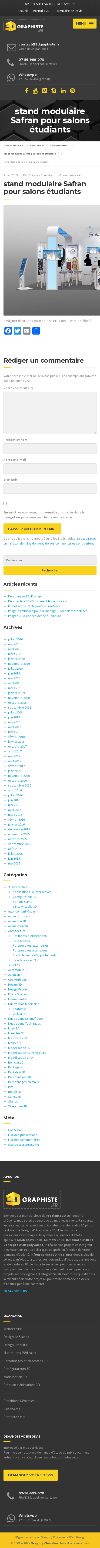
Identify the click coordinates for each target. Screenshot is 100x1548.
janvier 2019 (16, 693)
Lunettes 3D (16, 1033)
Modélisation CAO (20, 1057)
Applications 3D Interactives (32, 892)
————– (9, 1393)
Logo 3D (13, 1028)
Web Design (77, 1537)
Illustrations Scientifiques (25, 1018)
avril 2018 (14, 727)
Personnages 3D (19, 1077)
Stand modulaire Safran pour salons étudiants (29, 153)
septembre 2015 (19, 844)
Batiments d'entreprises (30, 936)
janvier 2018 (16, 741)
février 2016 (16, 819)
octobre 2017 (17, 746)
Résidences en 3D (25, 960)
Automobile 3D (18, 970)
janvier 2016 (16, 824)
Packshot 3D (16, 1072)
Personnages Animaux (23, 1082)
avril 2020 (14, 649)
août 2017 (15, 751)
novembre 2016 (19, 776)
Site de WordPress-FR (23, 1144)
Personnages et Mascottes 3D (25, 1361)
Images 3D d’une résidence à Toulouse (35, 616)
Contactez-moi (14, 1417)
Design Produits (15, 1345)
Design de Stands (16, 1337)
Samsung (14, 1096)
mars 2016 (15, 815)
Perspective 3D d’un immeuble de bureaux (37, 601)
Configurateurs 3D (16, 1369)
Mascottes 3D (17, 1038)
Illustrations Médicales (23, 1004)
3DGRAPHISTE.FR (13, 145)
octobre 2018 (17, 702)
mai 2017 (14, 756)
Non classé (15, 1062)
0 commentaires (70, 175)
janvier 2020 (16, 659)
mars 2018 (15, 732)
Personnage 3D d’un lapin (25, 596)
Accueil (23, 11)
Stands (13, 1101)
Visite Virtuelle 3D (25, 906)
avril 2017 (14, 761)
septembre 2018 (19, 707)
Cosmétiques (17, 979)
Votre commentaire (18, 388)
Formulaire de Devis (69, 11)
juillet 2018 (15, 712)
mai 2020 (14, 644)
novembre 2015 (19, 834)
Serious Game (22, 902)
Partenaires (11, 1409)
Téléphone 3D (17, 1106)
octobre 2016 (17, 780)
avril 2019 (14, 683)
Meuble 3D (15, 1043)
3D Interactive (17, 887)
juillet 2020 (15, 639)
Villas (16, 965)
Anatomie (19, 1009)
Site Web (10, 479)
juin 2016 (14, 800)
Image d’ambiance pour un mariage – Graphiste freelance (48, 611)
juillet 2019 (15, 668)
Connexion (15, 1130)
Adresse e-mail (14, 460)
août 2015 (15, 849)
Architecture (17, 931)
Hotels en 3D (21, 940)
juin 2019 (14, 673)
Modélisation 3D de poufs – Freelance (34, 606)
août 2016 (15, 790)
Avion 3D (14, 975)
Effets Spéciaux (19, 994)
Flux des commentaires (24, 1140)
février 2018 (16, 737)
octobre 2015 (17, 839)
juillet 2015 (15, 853)
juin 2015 (14, 858)
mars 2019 (15, 688)
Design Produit (18, 989)
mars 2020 (15, 654)
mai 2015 (14, 863)
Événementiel (59, 145)
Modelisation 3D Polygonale (27, 1053)
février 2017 (16, 766)
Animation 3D (17, 921)
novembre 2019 (19, 663)
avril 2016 (14, 810)
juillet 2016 (15, 795)
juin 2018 (14, 717)
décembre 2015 (19, 829)
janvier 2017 (16, 771)
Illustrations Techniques (24, 1023)
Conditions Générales (19, 1401)
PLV (10, 1087)
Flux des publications (22, 1135)
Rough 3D (14, 1092)
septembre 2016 (19, 785)
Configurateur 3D (24, 897)
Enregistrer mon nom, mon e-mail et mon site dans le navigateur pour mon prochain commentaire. (44, 514)
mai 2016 (14, 805)
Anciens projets (19, 916)
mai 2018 (14, 722)
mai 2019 (14, 678)
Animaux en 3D (18, 926)
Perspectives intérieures (30, 950)
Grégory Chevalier (53, 1537)
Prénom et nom (15, 440)
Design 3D (15, 984)
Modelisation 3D (19, 1048)
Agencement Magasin (23, 911)
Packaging (15, 1067)
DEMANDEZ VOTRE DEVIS (30, 1475)
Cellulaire (19, 1014)
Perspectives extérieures (31, 945)
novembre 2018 (19, 698)
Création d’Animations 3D (21, 1385)
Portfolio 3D (41, 11)
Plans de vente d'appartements (35, 955)
